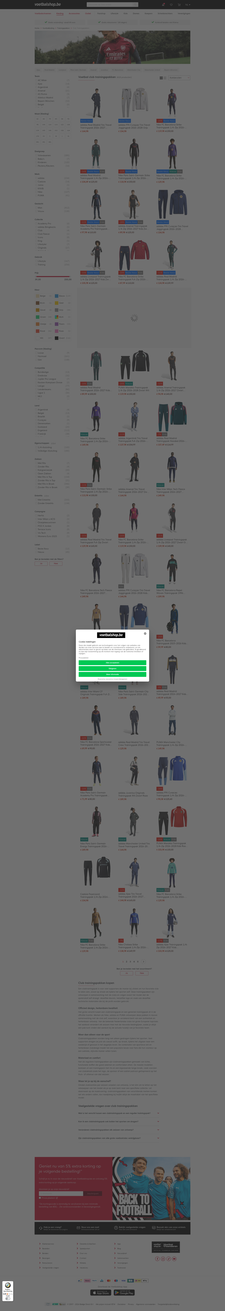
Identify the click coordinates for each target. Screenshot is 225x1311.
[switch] (8, 1298)
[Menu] (11, 1282)
